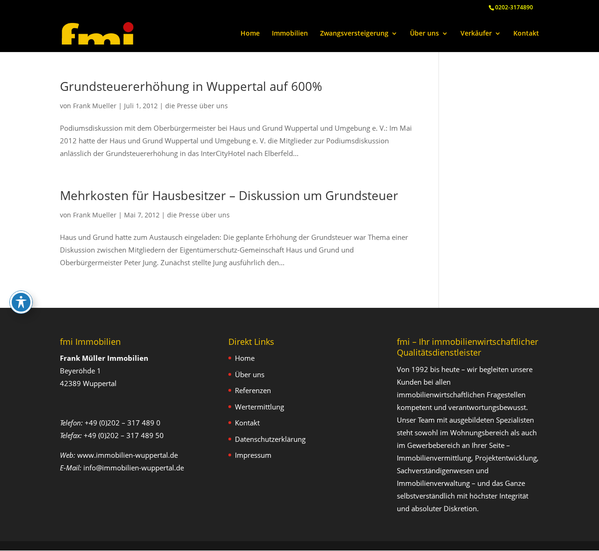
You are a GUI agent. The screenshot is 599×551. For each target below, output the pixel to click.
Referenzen (253, 390)
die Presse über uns (196, 105)
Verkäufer (476, 33)
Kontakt (526, 33)
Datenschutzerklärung (270, 439)
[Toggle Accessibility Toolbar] (21, 302)
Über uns (424, 33)
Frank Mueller (95, 105)
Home (250, 33)
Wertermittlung (259, 406)
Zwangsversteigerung (354, 33)
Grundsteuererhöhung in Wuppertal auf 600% (191, 86)
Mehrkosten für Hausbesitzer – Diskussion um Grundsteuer (229, 195)
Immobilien (290, 33)
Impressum (253, 455)
